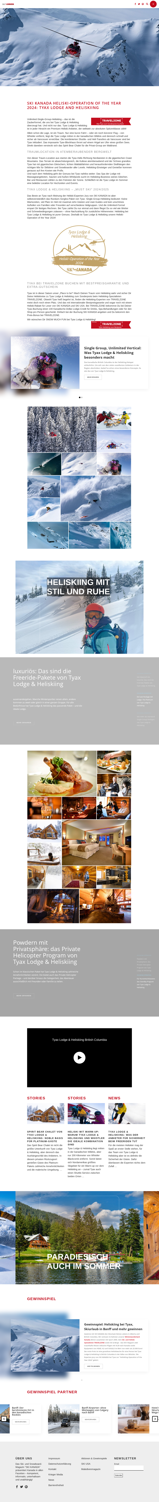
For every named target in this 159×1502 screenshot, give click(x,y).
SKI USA (85, 1464)
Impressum (54, 1458)
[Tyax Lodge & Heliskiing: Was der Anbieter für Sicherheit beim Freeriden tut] (126, 1113)
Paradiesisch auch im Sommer (84, 1261)
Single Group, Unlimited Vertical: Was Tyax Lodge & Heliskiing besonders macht (112, 353)
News (51, 1480)
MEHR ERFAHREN (93, 377)
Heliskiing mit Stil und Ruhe (78, 587)
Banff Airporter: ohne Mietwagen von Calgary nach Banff (95, 1410)
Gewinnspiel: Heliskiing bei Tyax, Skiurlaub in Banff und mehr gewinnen (113, 1326)
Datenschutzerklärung (59, 1464)
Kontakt (52, 1469)
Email (116, 1464)
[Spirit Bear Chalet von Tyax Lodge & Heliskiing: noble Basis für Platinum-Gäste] (45, 1113)
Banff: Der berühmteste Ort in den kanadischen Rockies (23, 1411)
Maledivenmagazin (90, 1469)
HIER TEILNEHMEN (93, 1366)
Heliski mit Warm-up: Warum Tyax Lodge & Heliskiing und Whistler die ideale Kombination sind (86, 1138)
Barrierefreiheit (56, 1485)
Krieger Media (55, 1474)
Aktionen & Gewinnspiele (94, 1458)
